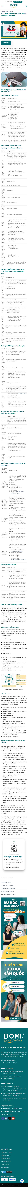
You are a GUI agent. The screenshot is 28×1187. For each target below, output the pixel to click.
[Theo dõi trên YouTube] (13, 1118)
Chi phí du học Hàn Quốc (7, 885)
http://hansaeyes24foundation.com (19, 560)
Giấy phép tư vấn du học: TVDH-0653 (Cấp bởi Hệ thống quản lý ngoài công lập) (14, 1095)
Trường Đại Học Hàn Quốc (7, 891)
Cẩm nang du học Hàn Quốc (8, 894)
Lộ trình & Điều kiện (6, 883)
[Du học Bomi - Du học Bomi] (14, 6)
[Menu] (2, 6)
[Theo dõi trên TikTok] (9, 1118)
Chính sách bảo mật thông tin (10, 1063)
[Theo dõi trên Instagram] (6, 1118)
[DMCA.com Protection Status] (6, 1172)
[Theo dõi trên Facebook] (2, 1118)
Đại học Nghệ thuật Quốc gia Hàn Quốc (17, 492)
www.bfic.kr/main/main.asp (17, 551)
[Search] (26, 6)
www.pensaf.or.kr (14, 557)
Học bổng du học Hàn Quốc (8, 888)
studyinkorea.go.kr (22, 394)
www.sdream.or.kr (15, 554)
